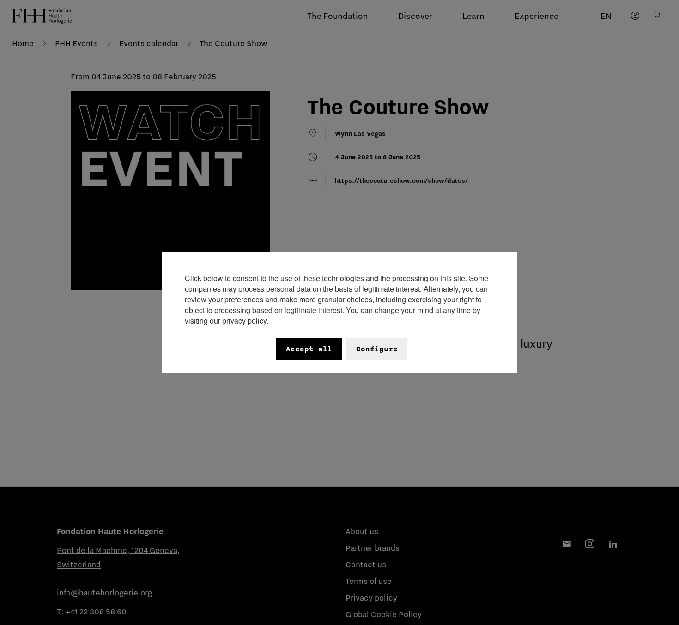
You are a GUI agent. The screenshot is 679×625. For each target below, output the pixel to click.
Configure (377, 348)
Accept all (309, 348)
